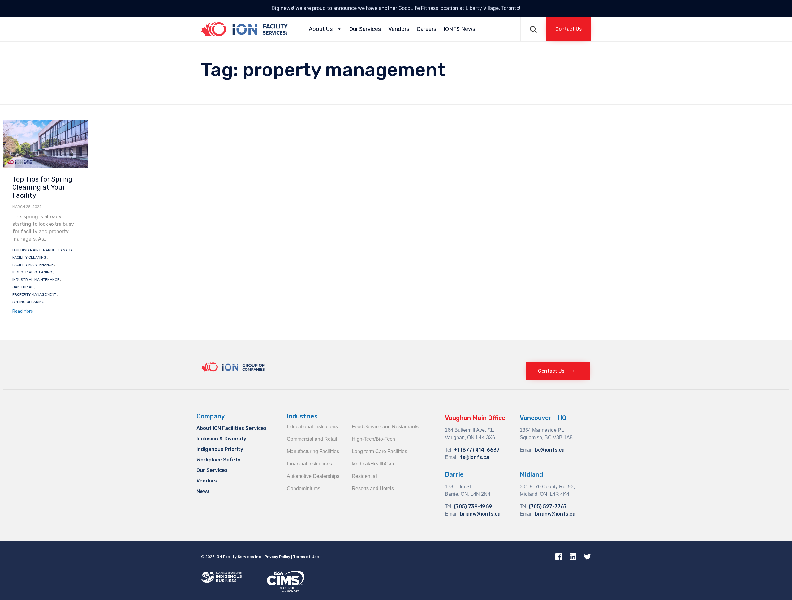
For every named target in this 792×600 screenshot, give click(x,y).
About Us (321, 29)
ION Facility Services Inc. (238, 557)
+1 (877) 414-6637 (477, 450)
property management (34, 294)
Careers (426, 29)
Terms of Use (306, 557)
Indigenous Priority (219, 449)
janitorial (22, 287)
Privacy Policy (277, 557)
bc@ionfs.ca (550, 450)
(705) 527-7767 (548, 506)
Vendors (398, 29)
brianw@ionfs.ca (480, 514)
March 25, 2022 (26, 206)
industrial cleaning (32, 272)
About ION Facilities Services (231, 428)
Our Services (365, 29)
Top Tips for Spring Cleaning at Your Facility (42, 187)
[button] (568, 29)
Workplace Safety (218, 460)
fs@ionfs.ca (474, 457)
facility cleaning (29, 257)
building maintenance (33, 250)
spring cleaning (28, 302)
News (203, 491)
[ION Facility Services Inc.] (244, 29)
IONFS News (459, 29)
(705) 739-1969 (473, 506)
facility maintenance (33, 265)
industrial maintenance (35, 279)
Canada (65, 250)
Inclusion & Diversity (221, 439)
